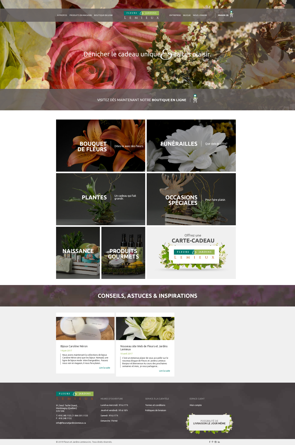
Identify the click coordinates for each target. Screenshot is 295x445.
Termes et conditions (155, 405)
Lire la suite (104, 368)
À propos (62, 15)
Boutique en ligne (103, 15)
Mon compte (196, 405)
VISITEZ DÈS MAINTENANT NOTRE (141, 100)
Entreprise (175, 15)
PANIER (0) (223, 15)
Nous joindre (200, 15)
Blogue (187, 15)
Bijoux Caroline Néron (74, 346)
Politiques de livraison (155, 410)
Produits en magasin (81, 15)
